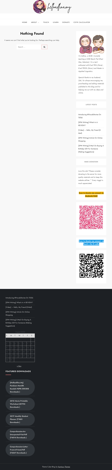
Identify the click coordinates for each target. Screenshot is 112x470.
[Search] (44, 47)
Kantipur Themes (64, 467)
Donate (66, 22)
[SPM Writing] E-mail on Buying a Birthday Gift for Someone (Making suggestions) (91, 148)
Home (24, 22)
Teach (46, 22)
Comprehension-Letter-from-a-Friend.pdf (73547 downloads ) (19, 449)
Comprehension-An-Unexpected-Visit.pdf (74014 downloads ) (18, 434)
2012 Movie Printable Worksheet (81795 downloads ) (19, 404)
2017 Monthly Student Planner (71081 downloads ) (19, 419)
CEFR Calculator (82, 22)
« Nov (19, 366)
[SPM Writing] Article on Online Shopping (90, 139)
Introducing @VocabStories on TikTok (89, 116)
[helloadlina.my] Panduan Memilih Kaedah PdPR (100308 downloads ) (19, 387)
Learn (56, 22)
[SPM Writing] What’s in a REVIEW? (88, 124)
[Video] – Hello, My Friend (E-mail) (89, 131)
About (34, 22)
